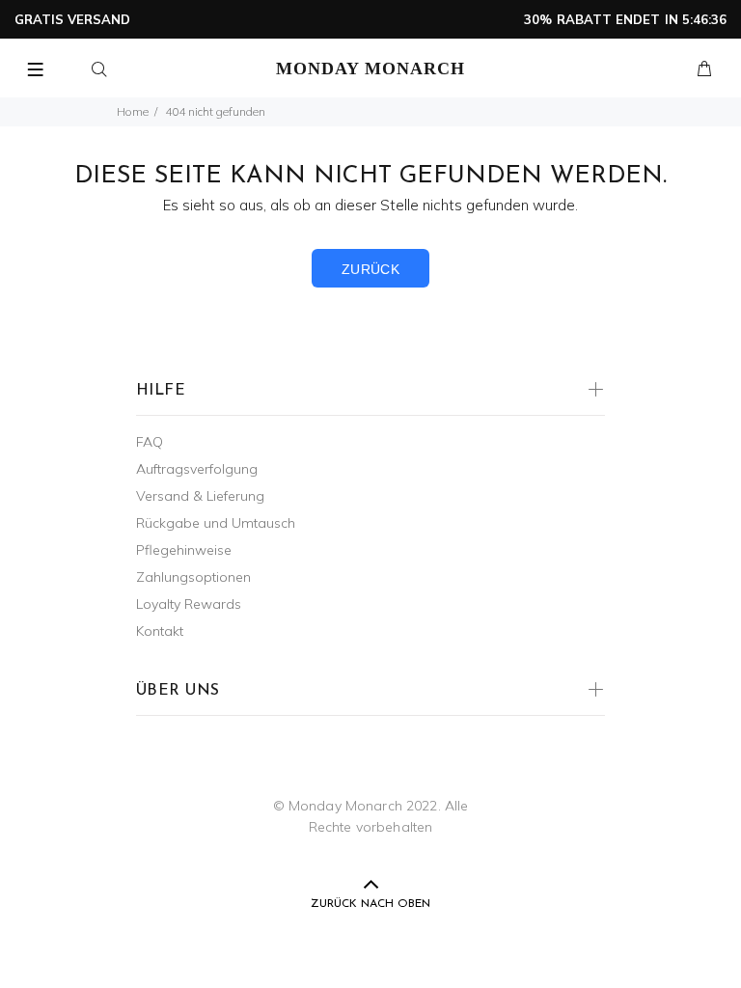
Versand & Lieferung (200, 496)
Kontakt (159, 631)
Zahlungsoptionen (193, 577)
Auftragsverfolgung (197, 469)
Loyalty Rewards (188, 604)
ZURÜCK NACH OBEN (370, 904)
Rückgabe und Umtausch (215, 523)
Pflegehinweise (184, 550)
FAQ (149, 442)
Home (133, 111)
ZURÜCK (371, 269)
